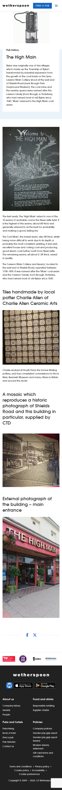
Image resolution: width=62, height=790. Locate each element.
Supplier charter (41, 710)
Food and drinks (43, 699)
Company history (11, 705)
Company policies (42, 728)
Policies (37, 722)
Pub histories (9, 741)
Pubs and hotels (13, 722)
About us (8, 699)
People (6, 714)
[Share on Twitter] (35, 635)
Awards (6, 710)
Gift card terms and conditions (43, 754)
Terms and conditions (21, 766)
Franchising (8, 728)
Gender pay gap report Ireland (45, 739)
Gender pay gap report (45, 733)
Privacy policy (42, 766)
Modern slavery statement (41, 747)
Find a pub (42, 5)
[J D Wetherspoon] (16, 5)
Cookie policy (21, 770)
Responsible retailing (43, 705)
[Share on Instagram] (27, 635)
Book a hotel (9, 733)
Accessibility (38, 770)
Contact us (8, 746)
